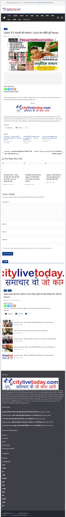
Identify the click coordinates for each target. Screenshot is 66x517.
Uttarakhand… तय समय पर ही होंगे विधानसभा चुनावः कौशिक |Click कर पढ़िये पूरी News (12, 138)
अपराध (8, 19)
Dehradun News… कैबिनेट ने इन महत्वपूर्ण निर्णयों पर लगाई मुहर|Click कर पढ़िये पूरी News (34, 355)
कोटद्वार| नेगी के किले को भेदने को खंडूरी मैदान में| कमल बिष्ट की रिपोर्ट (53, 177)
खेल (3, 471)
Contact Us (26, 19)
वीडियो (47, 15)
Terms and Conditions (8, 448)
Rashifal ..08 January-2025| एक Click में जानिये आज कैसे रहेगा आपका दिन (48, 152)
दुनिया (37, 15)
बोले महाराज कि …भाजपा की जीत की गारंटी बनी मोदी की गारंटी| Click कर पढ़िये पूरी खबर (11, 178)
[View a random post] (62, 18)
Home (9, 15)
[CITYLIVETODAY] (30, 378)
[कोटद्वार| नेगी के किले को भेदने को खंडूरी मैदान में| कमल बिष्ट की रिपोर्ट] (54, 163)
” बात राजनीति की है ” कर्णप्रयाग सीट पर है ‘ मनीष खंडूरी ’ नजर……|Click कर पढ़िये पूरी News (31, 138)
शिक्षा (20, 19)
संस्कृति (31, 15)
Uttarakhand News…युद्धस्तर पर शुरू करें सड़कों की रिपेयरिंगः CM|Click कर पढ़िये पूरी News (34, 347)
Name (4, 224)
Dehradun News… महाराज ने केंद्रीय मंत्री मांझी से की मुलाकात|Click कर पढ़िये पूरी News (33, 322)
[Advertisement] (33, 78)
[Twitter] (11, 89)
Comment (5, 202)
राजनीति (14, 19)
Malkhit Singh (17, 36)
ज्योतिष (52, 15)
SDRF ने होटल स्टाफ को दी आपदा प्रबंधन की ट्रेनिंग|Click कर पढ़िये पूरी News (31, 330)
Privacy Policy (6, 445)
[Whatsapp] (5, 89)
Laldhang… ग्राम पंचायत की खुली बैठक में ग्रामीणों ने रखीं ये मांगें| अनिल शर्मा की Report (18, 152)
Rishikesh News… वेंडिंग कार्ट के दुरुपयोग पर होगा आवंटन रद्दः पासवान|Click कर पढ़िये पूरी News (40, 3)
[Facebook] (8, 89)
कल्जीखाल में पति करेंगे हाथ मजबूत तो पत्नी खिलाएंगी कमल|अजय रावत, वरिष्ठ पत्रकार (33, 178)
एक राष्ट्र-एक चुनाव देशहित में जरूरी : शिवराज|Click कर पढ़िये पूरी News (49, 137)
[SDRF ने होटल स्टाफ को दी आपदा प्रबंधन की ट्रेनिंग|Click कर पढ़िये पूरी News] (7, 331)
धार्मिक (42, 15)
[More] (14, 89)
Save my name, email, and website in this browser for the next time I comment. (28, 248)
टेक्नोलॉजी (4, 478)
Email (4, 232)
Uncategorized (6, 461)
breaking (4, 458)
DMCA (4, 441)
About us (4, 435)
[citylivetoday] (4, 18)
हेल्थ (27, 15)
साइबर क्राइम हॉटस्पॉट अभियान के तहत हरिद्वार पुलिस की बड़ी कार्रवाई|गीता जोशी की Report (32, 295)
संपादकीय (15, 15)
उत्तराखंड (22, 15)
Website (4, 239)
